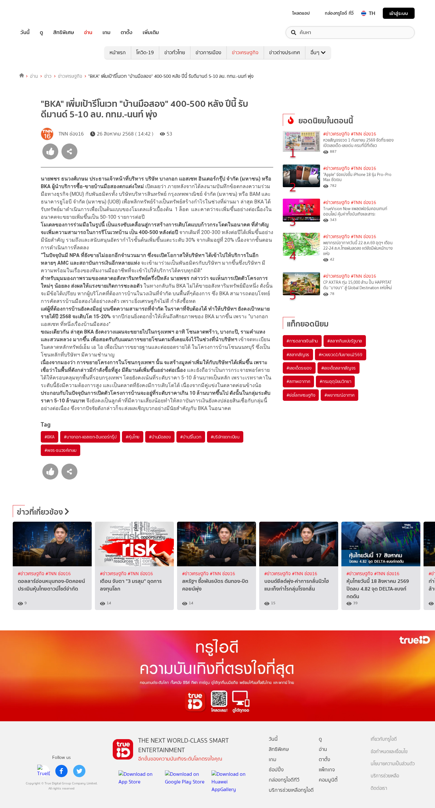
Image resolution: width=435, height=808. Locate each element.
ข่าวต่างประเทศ (284, 52)
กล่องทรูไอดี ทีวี (339, 13)
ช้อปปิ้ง (276, 769)
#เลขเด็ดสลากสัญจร (338, 368)
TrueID (39, 13)
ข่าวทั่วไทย (174, 52)
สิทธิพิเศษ (63, 32)
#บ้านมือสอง (160, 437)
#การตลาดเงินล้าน (302, 341)
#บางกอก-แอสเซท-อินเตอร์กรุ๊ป (90, 437)
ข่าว (48, 76)
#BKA (49, 437)
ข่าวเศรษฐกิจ (245, 52)
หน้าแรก (118, 52)
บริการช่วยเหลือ (385, 776)
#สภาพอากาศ (298, 381)
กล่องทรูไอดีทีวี (284, 779)
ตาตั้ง (126, 32)
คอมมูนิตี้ (328, 779)
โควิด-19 (145, 52)
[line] (43, 771)
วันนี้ (25, 32)
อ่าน (88, 32)
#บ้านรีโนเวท (190, 437)
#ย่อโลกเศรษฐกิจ (301, 395)
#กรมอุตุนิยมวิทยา (335, 381)
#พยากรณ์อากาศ (339, 395)
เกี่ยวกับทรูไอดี (384, 739)
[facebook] (61, 771)
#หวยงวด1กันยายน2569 (340, 354)
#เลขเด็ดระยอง (299, 368)
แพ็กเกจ (327, 769)
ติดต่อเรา (379, 788)
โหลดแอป (301, 13)
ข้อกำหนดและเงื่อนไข (389, 751)
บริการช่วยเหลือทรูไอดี (291, 790)
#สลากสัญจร (298, 354)
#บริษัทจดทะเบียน (225, 437)
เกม (107, 32)
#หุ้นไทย (132, 437)
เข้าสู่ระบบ (398, 13)
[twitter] (79, 771)
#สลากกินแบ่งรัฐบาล (344, 341)
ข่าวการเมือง (208, 52)
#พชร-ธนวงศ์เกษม (60, 450)
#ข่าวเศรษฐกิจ (336, 134)
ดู (41, 32)
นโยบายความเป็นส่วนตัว (393, 763)
